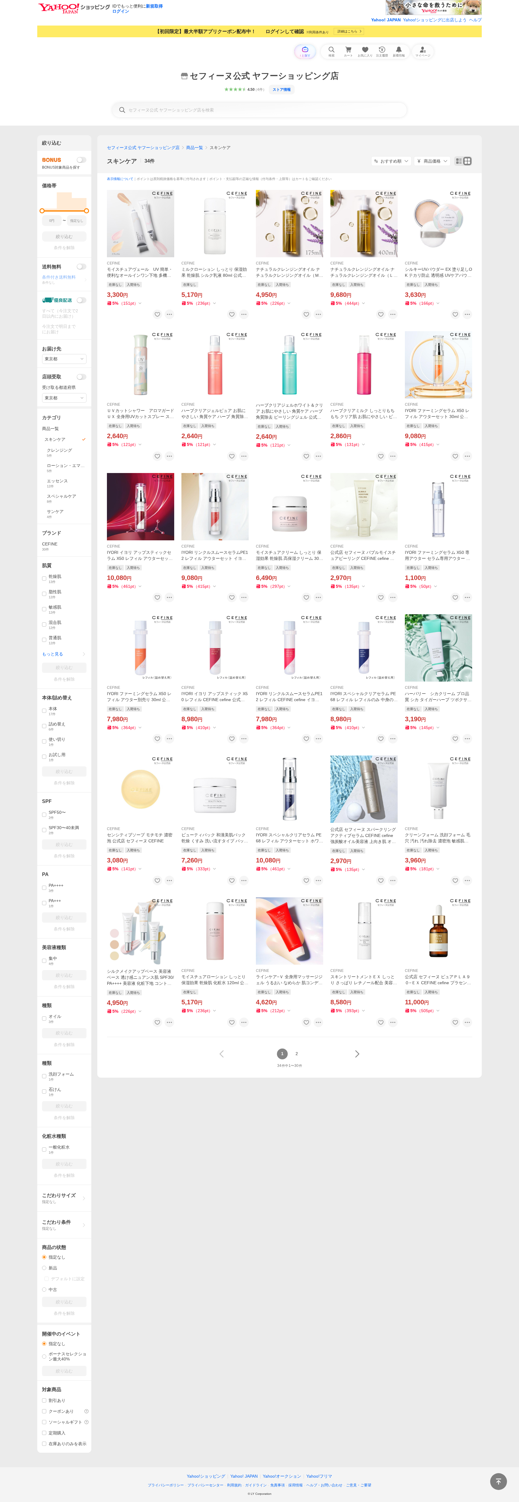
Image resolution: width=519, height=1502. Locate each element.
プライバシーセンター (205, 1485)
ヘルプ (475, 19)
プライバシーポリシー (166, 1485)
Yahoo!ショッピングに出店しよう (435, 19)
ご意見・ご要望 (358, 1485)
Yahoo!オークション (282, 1476)
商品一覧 (194, 147)
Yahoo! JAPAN (386, 19)
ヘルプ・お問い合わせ (324, 1485)
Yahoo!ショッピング (206, 1476)
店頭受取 (51, 376)
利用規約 (234, 1485)
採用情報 (295, 1485)
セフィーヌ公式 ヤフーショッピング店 (143, 147)
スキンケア (122, 161)
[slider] (42, 210)
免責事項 (277, 1485)
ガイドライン (256, 1485)
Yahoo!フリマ (319, 1476)
